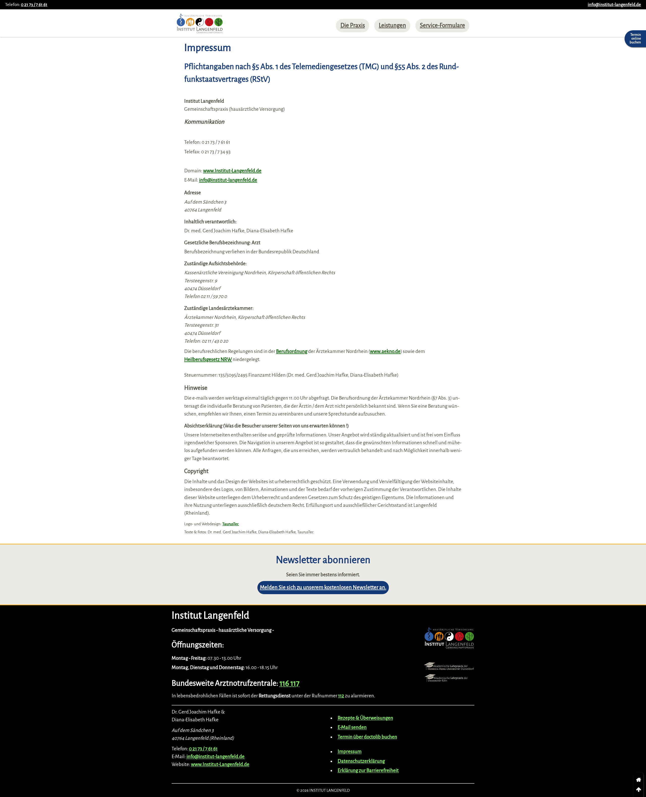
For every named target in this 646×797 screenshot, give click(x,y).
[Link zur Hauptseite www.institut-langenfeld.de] (449, 639)
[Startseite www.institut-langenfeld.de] (200, 25)
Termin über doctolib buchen (367, 736)
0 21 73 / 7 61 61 (34, 4)
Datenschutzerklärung (361, 761)
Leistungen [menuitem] (392, 25)
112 (341, 695)
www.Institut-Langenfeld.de (232, 170)
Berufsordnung (291, 351)
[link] (638, 780)
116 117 (290, 683)
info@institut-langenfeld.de (614, 4)
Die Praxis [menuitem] (352, 25)
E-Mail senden (352, 727)
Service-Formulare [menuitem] (442, 25)
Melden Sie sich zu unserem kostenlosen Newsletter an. (323, 587)
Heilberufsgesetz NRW (208, 359)
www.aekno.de (385, 351)
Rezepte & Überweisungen (365, 718)
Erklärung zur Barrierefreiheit (368, 770)
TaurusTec (230, 524)
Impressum (350, 751)
